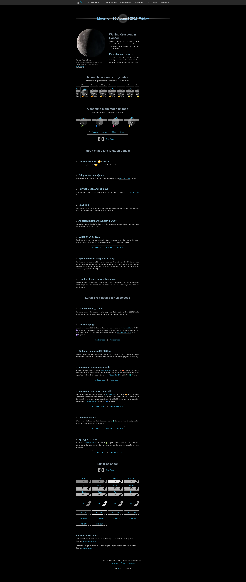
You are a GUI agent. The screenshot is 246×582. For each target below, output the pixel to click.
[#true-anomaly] (77, 308)
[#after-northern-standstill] (77, 391)
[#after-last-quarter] (77, 175)
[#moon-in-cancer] (77, 161)
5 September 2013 (91, 443)
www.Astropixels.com (90, 541)
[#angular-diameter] (77, 220)
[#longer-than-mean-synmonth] (77, 279)
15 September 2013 (124, 332)
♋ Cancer (98, 165)
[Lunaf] (89, 2)
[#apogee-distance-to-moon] (77, 351)
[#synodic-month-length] (77, 258)
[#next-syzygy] (77, 439)
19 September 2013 (132, 192)
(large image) (80, 66)
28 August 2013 (124, 178)
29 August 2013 (110, 394)
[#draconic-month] (77, 417)
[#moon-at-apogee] (77, 324)
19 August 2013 (126, 328)
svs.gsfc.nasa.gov (87, 548)
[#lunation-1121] (77, 236)
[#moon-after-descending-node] (77, 367)
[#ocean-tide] (77, 205)
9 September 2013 (115, 375)
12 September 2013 (91, 401)
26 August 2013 (107, 370)
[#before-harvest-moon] (77, 189)
